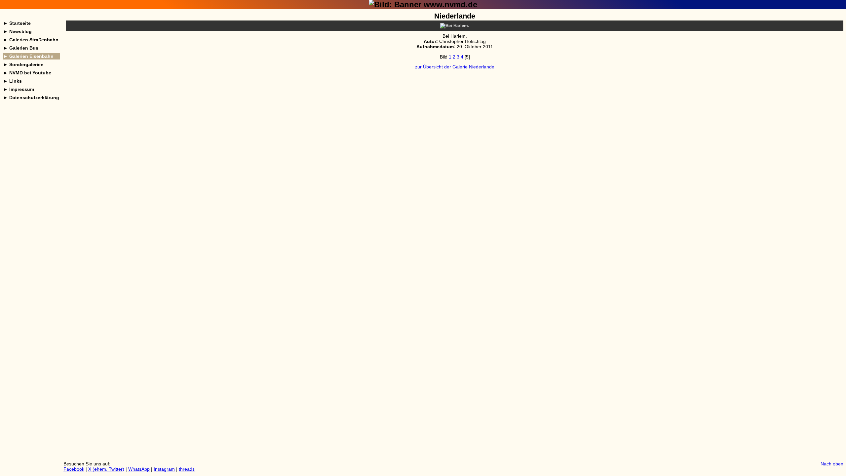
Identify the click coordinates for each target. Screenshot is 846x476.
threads (187, 469)
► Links (12, 81)
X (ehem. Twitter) (106, 469)
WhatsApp (139, 469)
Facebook (73, 469)
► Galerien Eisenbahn (28, 56)
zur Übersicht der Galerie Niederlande (454, 66)
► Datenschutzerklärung (31, 97)
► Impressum (18, 89)
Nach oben (832, 463)
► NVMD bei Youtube (27, 72)
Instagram (164, 469)
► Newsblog (17, 31)
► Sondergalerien (23, 64)
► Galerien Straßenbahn (30, 39)
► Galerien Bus (20, 48)
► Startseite (17, 23)
